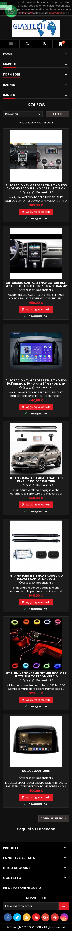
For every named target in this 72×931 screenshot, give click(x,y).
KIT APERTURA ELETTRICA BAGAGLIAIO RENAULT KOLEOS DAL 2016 (36, 479)
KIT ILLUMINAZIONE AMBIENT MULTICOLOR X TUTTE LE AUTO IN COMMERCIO (36, 674)
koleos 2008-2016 (36, 771)
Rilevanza (23, 114)
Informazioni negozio (22, 887)
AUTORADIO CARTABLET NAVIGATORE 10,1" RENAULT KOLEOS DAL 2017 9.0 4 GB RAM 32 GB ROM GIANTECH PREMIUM (36, 286)
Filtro (57, 114)
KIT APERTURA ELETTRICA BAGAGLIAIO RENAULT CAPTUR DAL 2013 (36, 577)
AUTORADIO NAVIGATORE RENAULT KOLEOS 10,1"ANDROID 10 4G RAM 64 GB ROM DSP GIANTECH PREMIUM (36, 383)
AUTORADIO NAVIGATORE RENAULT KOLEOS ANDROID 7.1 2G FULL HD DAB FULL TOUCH (36, 186)
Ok (6, 7)
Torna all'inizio (54, 818)
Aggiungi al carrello (36, 211)
